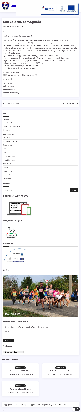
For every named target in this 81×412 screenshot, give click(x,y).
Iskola (5, 153)
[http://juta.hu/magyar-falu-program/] (11, 238)
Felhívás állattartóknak (20, 389)
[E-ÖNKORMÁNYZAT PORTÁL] (19, 215)
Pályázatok (6, 138)
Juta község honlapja (25, 404)
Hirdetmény (16, 89)
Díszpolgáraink (7, 167)
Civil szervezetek (8, 171)
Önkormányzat (8, 145)
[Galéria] (40, 316)
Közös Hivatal (7, 123)
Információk (7, 175)
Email (6, 331)
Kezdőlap (6, 119)
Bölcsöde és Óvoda (9, 156)
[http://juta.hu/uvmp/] (14, 265)
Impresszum (7, 179)
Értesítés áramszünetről (60, 371)
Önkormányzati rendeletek (11, 126)
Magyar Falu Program (10, 141)
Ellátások (6, 149)
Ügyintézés (6, 130)
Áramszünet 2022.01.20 (20, 371)
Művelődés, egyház (9, 160)
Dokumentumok (8, 134)
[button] (76, 409)
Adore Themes (60, 404)
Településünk (7, 164)
